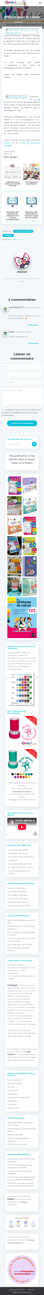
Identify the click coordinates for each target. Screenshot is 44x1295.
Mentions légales (16, 1290)
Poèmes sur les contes (17, 1144)
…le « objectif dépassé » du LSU (20, 867)
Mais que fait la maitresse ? (18, 1097)
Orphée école (13, 1108)
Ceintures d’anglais (15, 1135)
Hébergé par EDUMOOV (22, 1292)
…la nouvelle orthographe (18, 850)
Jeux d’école (12, 1090)
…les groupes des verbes (17, 853)
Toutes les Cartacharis (16, 888)
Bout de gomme (14, 1080)
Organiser (8, 235)
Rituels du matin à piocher (18, 902)
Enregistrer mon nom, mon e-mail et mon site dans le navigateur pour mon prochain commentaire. (21, 412)
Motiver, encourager (23, 231)
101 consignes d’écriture (17, 895)
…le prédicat (12, 860)
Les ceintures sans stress (17, 898)
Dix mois (11, 1087)
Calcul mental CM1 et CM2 (18, 905)
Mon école (12, 1104)
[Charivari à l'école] (16, 3)
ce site (37, 99)
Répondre (33, 325)
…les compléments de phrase (19, 864)
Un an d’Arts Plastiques (17, 891)
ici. (33, 1060)
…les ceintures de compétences (20, 857)
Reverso (7, 143)
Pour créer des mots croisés (19, 944)
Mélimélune (12, 1101)
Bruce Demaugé (14, 1083)
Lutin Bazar (12, 1094)
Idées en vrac (18, 239)
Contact (31, 1290)
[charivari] (22, 260)
